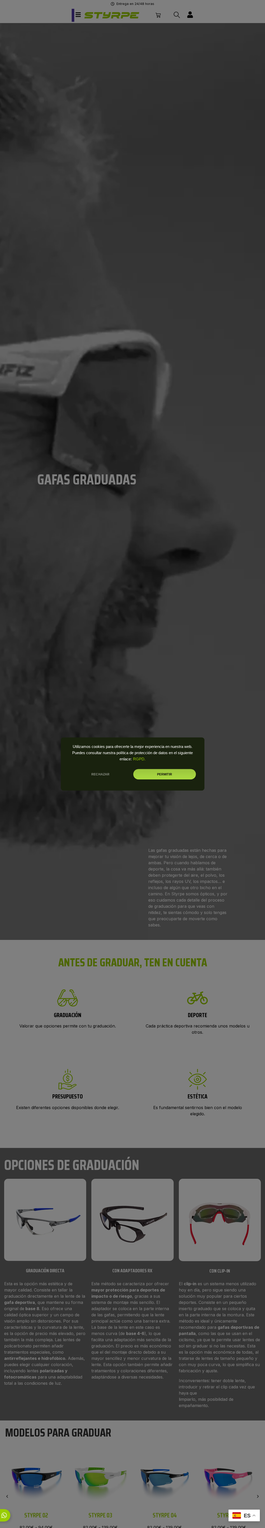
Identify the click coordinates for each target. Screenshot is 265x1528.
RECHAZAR (100, 774)
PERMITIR (164, 774)
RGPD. (139, 759)
